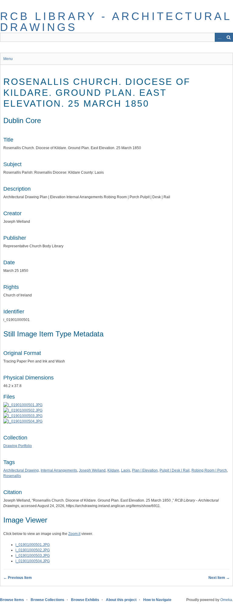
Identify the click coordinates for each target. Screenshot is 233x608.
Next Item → (219, 578)
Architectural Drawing (21, 470)
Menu (8, 59)
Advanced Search (219, 37)
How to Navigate (157, 600)
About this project (121, 600)
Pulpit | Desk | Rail (175, 470)
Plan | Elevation (145, 470)
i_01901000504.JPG (32, 561)
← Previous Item (17, 578)
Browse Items (12, 600)
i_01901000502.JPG (32, 550)
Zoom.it (74, 534)
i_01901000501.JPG (32, 545)
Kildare (113, 470)
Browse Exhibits (85, 600)
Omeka (226, 600)
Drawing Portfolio (17, 446)
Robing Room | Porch (209, 470)
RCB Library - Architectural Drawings (115, 21)
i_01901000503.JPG (32, 555)
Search (228, 37)
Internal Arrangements (59, 470)
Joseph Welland (92, 470)
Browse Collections (47, 600)
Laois (125, 470)
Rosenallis (12, 476)
